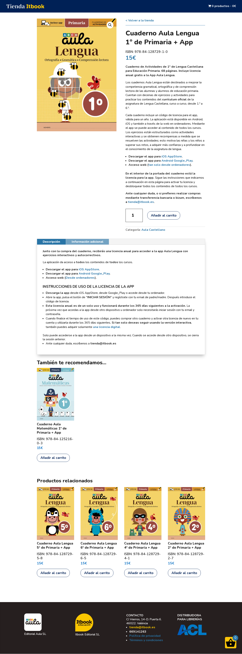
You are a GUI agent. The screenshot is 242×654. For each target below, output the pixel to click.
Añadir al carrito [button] (53, 457)
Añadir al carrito (164, 215)
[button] (110, 25)
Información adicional (87, 242)
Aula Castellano (153, 230)
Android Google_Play (176, 161)
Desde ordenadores (80, 278)
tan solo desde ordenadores (169, 165)
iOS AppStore (171, 156)
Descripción (51, 242)
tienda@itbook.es (142, 627)
